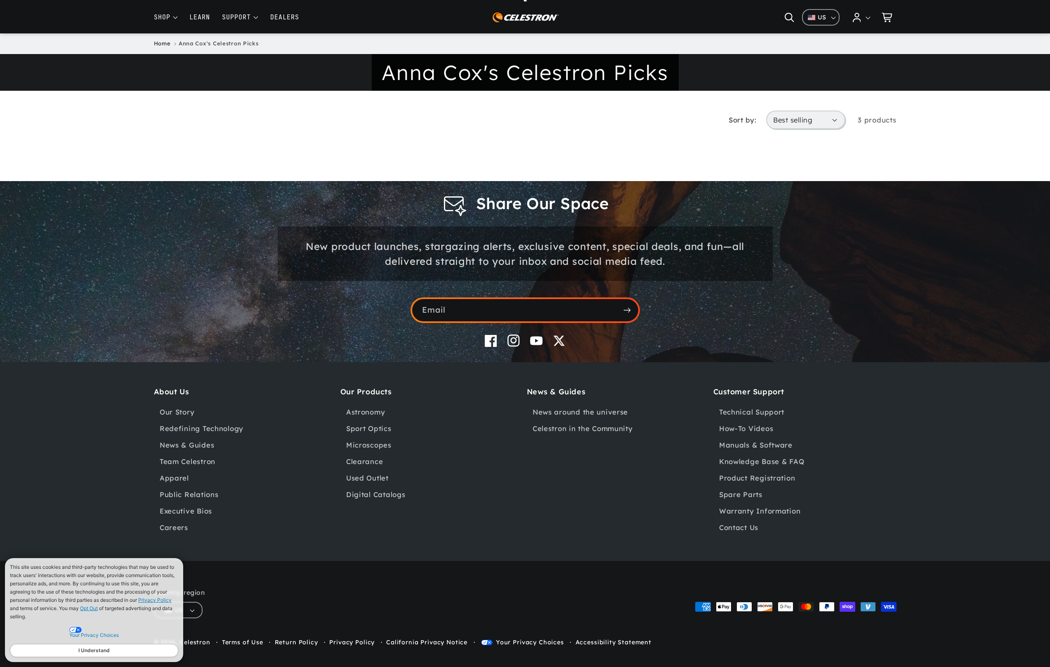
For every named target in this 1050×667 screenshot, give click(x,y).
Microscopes (369, 445)
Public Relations (189, 494)
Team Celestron (187, 461)
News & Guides (187, 445)
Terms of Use (242, 642)
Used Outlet (367, 478)
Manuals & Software (756, 445)
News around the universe (580, 412)
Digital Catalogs (376, 494)
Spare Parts (740, 494)
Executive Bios (186, 511)
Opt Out (89, 608)
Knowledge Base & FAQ (761, 461)
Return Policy (296, 642)
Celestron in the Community (583, 428)
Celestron (194, 642)
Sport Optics (369, 428)
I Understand (94, 650)
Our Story (177, 412)
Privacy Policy (155, 600)
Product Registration (757, 478)
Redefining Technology (201, 428)
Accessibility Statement (613, 642)
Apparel (174, 478)
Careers (174, 527)
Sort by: (742, 119)
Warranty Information (759, 511)
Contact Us (738, 527)
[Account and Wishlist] (862, 17)
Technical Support (751, 412)
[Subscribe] (627, 310)
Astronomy (365, 412)
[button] (789, 17)
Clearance (364, 461)
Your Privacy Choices (530, 642)
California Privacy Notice (426, 642)
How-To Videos (746, 428)
